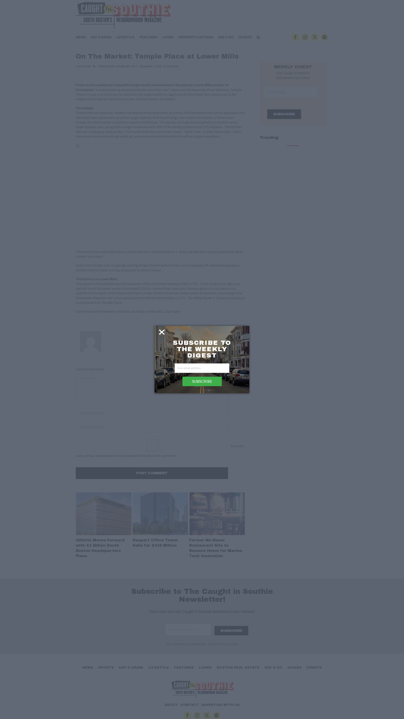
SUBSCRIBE (202, 381)
